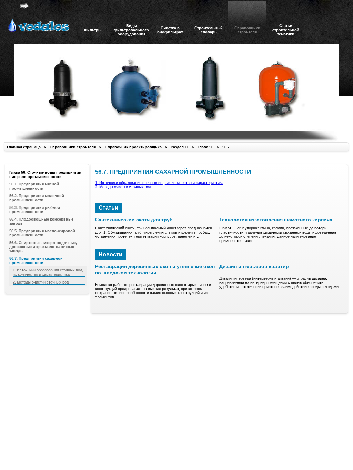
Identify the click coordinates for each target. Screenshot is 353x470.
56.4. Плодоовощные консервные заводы (41, 221)
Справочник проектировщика (133, 147)
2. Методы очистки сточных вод (123, 187)
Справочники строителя (73, 147)
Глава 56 (205, 147)
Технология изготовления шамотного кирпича (275, 219)
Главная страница (24, 147)
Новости (110, 254)
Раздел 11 (180, 147)
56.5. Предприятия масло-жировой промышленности (42, 233)
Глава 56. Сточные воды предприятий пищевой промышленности (45, 174)
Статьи (108, 208)
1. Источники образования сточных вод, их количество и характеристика (159, 183)
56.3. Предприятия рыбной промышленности (34, 209)
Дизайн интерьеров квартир (254, 266)
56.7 (226, 147)
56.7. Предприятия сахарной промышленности (36, 260)
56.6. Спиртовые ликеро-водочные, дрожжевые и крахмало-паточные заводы (43, 247)
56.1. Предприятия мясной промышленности (34, 186)
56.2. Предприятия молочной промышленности (36, 198)
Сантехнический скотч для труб (134, 219)
